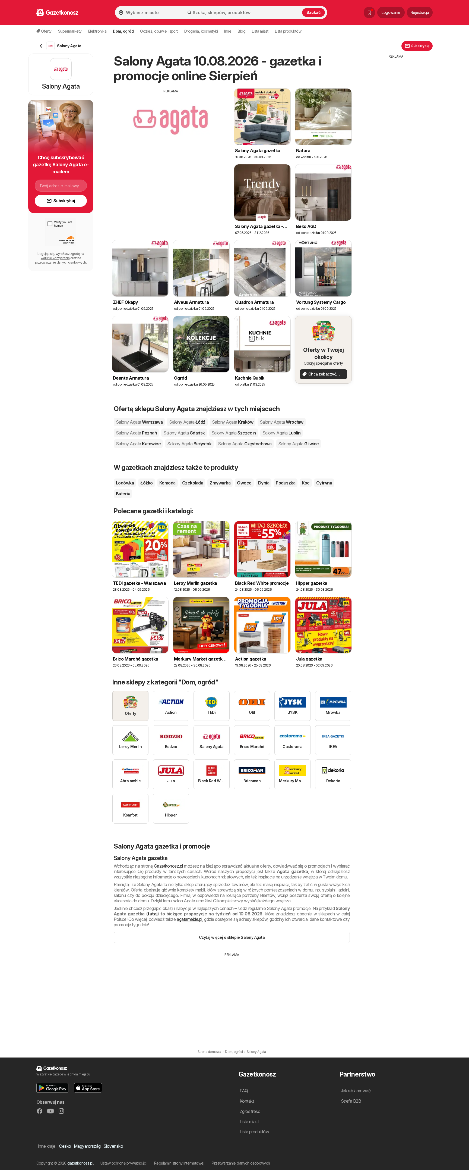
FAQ (244, 1090)
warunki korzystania (55, 258)
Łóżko (146, 483)
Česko (65, 1146)
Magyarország (87, 1146)
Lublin (281, 433)
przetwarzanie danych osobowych (60, 262)
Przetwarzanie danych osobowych (241, 1163)
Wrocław (281, 422)
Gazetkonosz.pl (168, 866)
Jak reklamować (356, 1090)
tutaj (152, 913)
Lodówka (125, 483)
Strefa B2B (351, 1101)
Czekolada (192, 483)
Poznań (136, 433)
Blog (241, 31)
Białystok (189, 443)
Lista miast (260, 31)
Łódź (187, 422)
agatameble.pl (189, 919)
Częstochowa (245, 443)
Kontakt (247, 1101)
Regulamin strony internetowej (179, 1163)
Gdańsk (184, 433)
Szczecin (233, 433)
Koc (305, 483)
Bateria (123, 493)
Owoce (244, 483)
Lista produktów (288, 31)
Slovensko (113, 1146)
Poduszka (285, 483)
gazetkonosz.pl (80, 1163)
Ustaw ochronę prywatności (123, 1163)
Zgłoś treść (250, 1111)
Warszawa (139, 422)
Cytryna (324, 483)
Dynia (263, 483)
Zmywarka (220, 483)
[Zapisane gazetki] (369, 12)
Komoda (167, 483)
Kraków (232, 422)
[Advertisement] (171, 132)
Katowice (138, 443)
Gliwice (298, 443)
